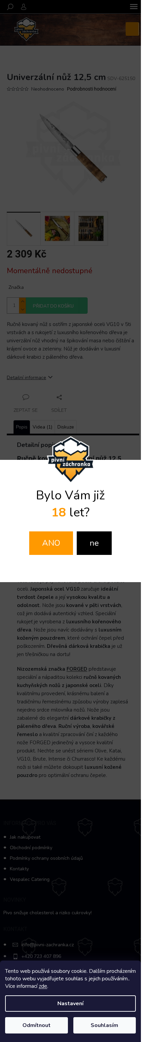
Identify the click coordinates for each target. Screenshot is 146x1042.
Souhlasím (104, 1025)
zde (43, 986)
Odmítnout (36, 1025)
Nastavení (70, 1003)
